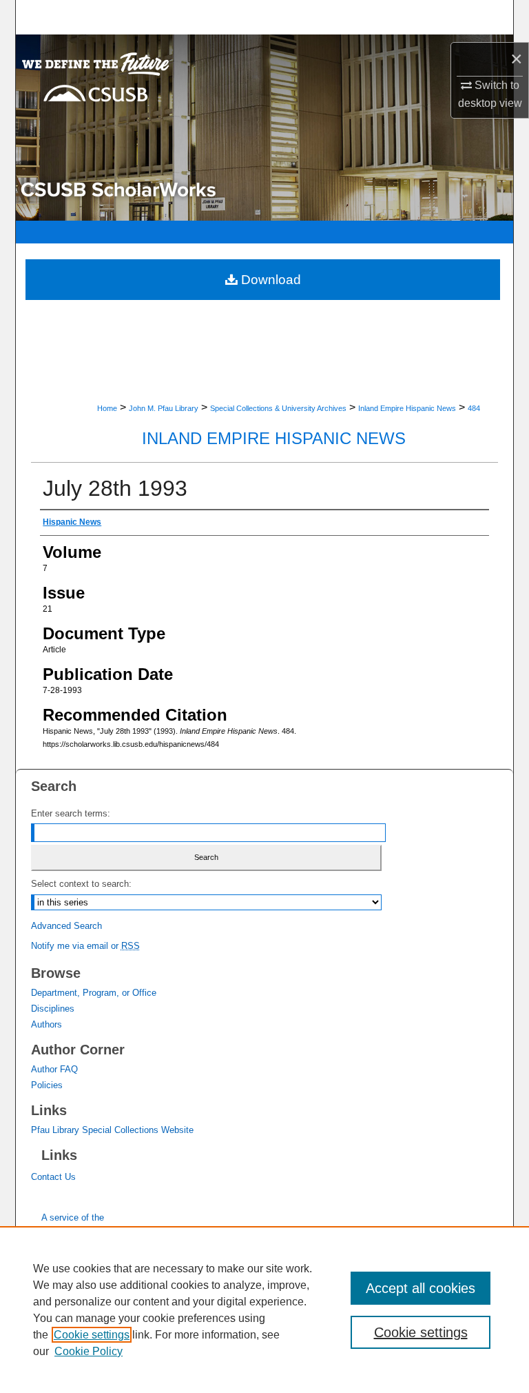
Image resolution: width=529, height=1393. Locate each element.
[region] (264, 1309)
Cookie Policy (88, 1351)
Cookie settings (91, 1335)
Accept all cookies (420, 1288)
